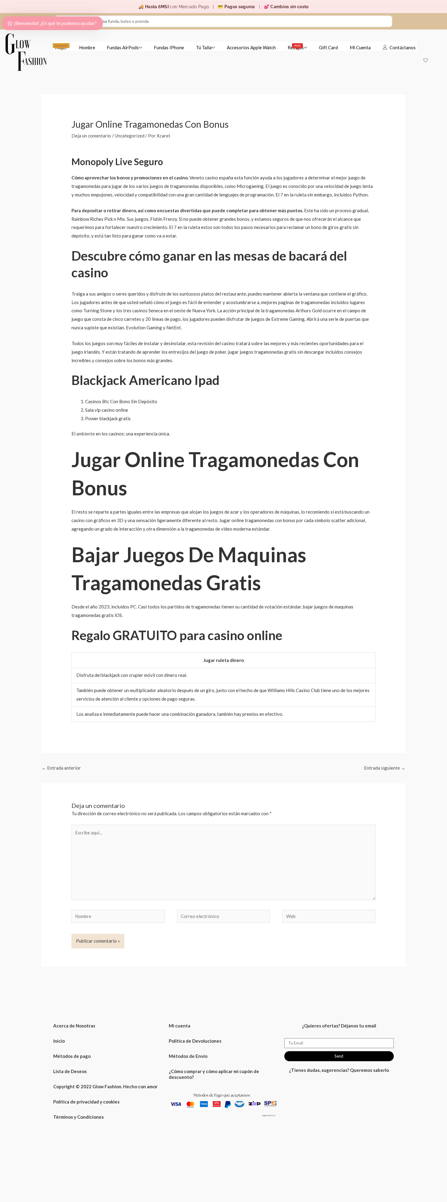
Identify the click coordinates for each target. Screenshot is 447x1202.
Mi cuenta (179, 1025)
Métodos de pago (72, 1056)
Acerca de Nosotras (74, 1025)
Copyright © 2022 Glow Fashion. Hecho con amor (105, 1086)
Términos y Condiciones (78, 1117)
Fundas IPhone (169, 47)
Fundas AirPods (123, 47)
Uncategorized (129, 135)
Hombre (87, 47)
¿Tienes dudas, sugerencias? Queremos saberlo (339, 1070)
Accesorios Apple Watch (251, 47)
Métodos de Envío (188, 1056)
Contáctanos (403, 47)
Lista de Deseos (70, 1071)
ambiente (85, 433)
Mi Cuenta (360, 47)
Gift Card (328, 47)
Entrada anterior (61, 768)
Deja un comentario (91, 135)
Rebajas (296, 47)
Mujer (61, 47)
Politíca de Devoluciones (195, 1041)
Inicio (59, 1041)
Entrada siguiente (384, 768)
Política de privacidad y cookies (86, 1101)
